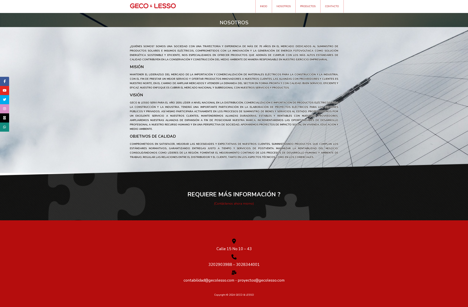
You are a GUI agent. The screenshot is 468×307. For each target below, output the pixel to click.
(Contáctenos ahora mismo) (234, 203)
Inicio (263, 6)
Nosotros (284, 6)
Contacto (332, 6)
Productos (308, 6)
